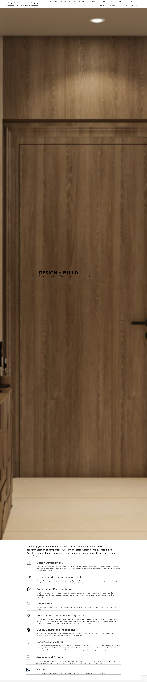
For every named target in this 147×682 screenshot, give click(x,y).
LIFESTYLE (134, 2)
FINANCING (113, 6)
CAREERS (124, 6)
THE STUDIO (65, 2)
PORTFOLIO (122, 2)
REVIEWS (101, 6)
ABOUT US (53, 2)
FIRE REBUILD (107, 2)
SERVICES (93, 2)
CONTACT (134, 6)
